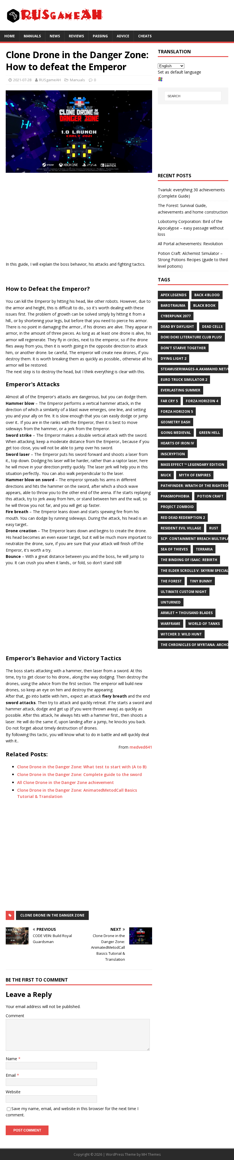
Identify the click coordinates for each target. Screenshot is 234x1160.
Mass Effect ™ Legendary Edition (192, 464)
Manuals (32, 36)
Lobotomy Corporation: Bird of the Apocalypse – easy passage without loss (191, 228)
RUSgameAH (50, 79)
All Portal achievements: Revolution (190, 243)
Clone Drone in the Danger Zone (52, 915)
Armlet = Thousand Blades (187, 612)
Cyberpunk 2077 (176, 316)
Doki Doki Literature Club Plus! (191, 337)
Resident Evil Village (181, 528)
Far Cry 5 (169, 401)
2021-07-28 (22, 79)
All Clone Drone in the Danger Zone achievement (65, 782)
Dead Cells (212, 326)
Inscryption (173, 454)
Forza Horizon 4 (202, 401)
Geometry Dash (175, 422)
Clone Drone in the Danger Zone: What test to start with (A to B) (81, 766)
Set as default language (179, 72)
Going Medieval (176, 432)
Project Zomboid (177, 506)
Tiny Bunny (201, 581)
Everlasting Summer (180, 390)
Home (9, 36)
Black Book (204, 305)
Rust (213, 528)
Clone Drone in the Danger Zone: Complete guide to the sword (79, 774)
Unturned (171, 602)
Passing (100, 36)
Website (13, 1091)
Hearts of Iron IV (177, 443)
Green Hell (209, 432)
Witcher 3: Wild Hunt (181, 634)
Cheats (145, 36)
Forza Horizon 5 (177, 411)
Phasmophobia (175, 496)
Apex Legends (173, 294)
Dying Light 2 (173, 358)
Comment (15, 1015)
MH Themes (151, 1154)
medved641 (141, 747)
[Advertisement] (79, 218)
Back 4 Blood (207, 294)
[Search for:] (193, 96)
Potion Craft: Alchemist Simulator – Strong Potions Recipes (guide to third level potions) (193, 260)
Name (12, 1058)
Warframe (170, 623)
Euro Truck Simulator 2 (184, 379)
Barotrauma (173, 305)
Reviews (76, 36)
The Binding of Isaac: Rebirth (189, 559)
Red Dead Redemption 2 (183, 517)
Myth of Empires (195, 475)
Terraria (204, 549)
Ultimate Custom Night (184, 591)
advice (123, 36)
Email (11, 1075)
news (55, 36)
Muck (166, 475)
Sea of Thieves (174, 549)
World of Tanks (204, 623)
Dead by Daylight (177, 326)
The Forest (171, 581)
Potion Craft (210, 496)
